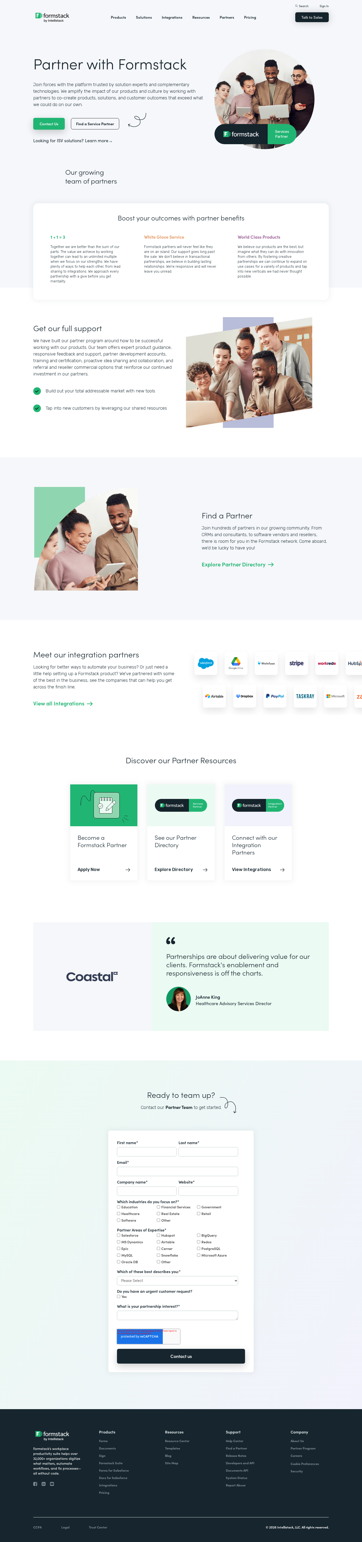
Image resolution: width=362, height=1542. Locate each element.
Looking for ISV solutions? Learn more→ (73, 140)
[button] (118, 17)
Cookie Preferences (305, 1463)
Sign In (324, 6)
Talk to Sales (312, 17)
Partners (227, 17)
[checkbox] (177, 1214)
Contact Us (49, 123)
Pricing (250, 17)
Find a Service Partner (95, 123)
